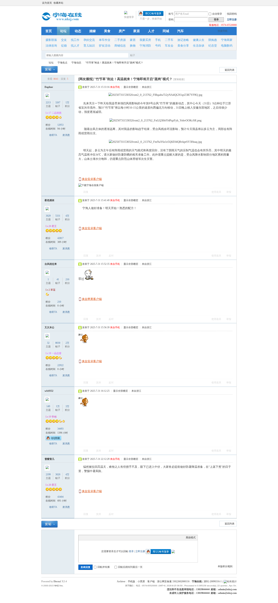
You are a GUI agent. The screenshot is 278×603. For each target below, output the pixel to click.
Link (96, 537)
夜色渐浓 (49, 200)
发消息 (66, 135)
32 (48, 342)
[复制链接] (179, 79)
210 (59, 301)
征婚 (64, 45)
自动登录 (217, 13)
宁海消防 (145, 45)
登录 (131, 551)
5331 (57, 215)
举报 (228, 192)
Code (106, 537)
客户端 (151, 581)
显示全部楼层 (131, 87)
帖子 (132, 55)
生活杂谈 (198, 45)
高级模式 (191, 537)
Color (86, 537)
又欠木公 (49, 327)
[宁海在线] (61, 20)
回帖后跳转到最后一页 (130, 567)
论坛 (63, 31)
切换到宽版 (234, 3)
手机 (158, 39)
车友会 (169, 45)
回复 (85, 192)
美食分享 (183, 45)
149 (48, 406)
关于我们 (129, 585)
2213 (48, 102)
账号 (171, 13)
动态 (78, 31)
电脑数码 (226, 45)
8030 (57, 342)
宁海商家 (226, 39)
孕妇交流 (89, 39)
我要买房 (145, 39)
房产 (122, 31)
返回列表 (229, 70)
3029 (48, 215)
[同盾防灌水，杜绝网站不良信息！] (225, 581)
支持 (99, 255)
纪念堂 (212, 45)
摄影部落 (51, 39)
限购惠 (212, 39)
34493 (60, 428)
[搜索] (144, 55)
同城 (166, 31)
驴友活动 (104, 45)
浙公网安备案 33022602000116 (173, 581)
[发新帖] (49, 69)
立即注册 (232, 19)
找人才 (75, 45)
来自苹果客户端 (92, 299)
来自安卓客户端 (92, 179)
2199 (48, 474)
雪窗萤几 (49, 459)
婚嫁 (92, 31)
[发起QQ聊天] (53, 439)
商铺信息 (120, 45)
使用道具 (216, 192)
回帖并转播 (103, 567)
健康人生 (198, 39)
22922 (60, 365)
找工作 (75, 39)
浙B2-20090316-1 (213, 581)
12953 (60, 124)
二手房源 (120, 39)
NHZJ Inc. (58, 585)
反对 (111, 255)
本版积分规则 (225, 566)
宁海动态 (76, 62)
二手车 (169, 39)
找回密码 (232, 13)
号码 (158, 45)
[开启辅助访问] (231, 3)
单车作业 (104, 39)
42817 (60, 238)
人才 (151, 31)
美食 (107, 31)
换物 (133, 45)
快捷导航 (223, 30)
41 (58, 279)
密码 (171, 19)
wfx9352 (49, 390)
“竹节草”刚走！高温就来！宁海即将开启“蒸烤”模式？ (114, 62)
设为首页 (47, 2)
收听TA (53, 135)
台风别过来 (51, 264)
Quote (101, 537)
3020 (57, 474)
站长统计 (232, 581)
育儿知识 (89, 45)
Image (91, 537)
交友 (64, 39)
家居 (136, 31)
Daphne (49, 87)
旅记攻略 (183, 39)
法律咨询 (51, 45)
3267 (57, 102)
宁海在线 (43, 63)
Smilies (111, 537)
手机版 (131, 581)
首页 (48, 31)
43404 (60, 496)
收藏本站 (58, 2)
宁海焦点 (62, 62)
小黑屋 (141, 581)
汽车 (180, 31)
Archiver (121, 581)
